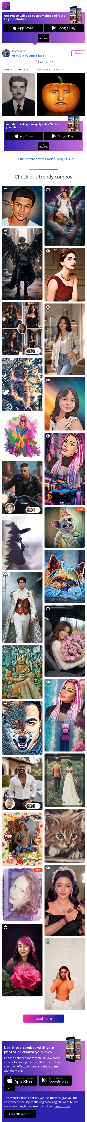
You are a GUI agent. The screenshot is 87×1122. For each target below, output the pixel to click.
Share (78, 53)
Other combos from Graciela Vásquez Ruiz (45, 159)
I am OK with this (20, 1114)
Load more (43, 1018)
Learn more (62, 1106)
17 (51, 61)
